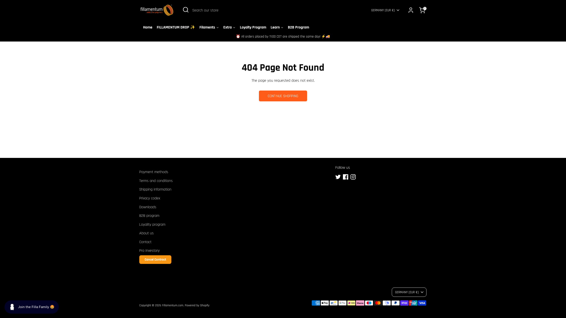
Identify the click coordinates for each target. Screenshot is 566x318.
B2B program (149, 215)
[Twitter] (338, 177)
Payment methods (153, 171)
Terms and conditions (156, 180)
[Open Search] (185, 9)
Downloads (147, 207)
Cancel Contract (155, 259)
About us (146, 233)
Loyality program (152, 224)
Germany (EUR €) (383, 10)
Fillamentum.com (172, 305)
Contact (145, 241)
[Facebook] (345, 177)
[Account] (410, 10)
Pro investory (149, 250)
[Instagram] (353, 177)
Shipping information (155, 189)
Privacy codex (149, 198)
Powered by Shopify (197, 305)
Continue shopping (283, 95)
